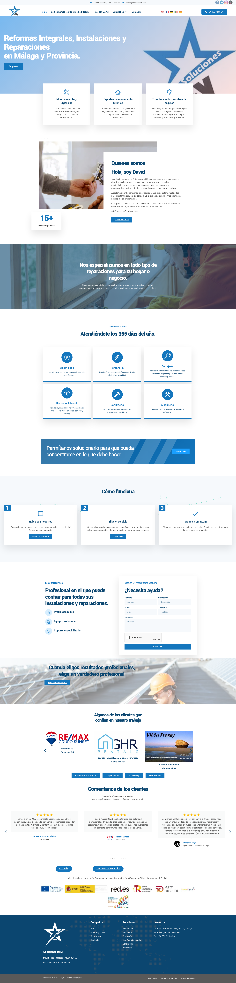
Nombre (128, 597)
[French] (166, 12)
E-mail (127, 607)
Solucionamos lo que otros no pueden (70, 12)
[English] (162, 12)
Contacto (136, 12)
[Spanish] (180, 12)
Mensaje (129, 617)
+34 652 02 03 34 (215, 12)
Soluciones (118, 12)
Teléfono (162, 607)
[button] (45, 751)
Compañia (163, 597)
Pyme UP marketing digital (71, 978)
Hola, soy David (101, 12)
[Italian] (175, 12)
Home (44, 12)
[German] (171, 12)
